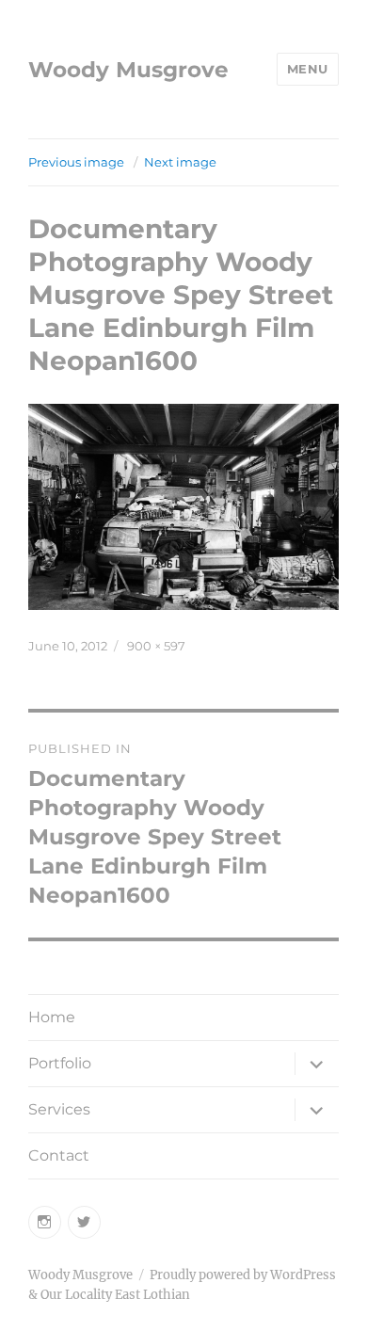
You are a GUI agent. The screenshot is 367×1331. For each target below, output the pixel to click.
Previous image (76, 161)
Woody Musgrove (128, 69)
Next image (180, 161)
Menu (307, 68)
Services (59, 1109)
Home (51, 1017)
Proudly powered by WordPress (243, 1275)
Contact (58, 1155)
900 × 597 (156, 645)
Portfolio (59, 1063)
